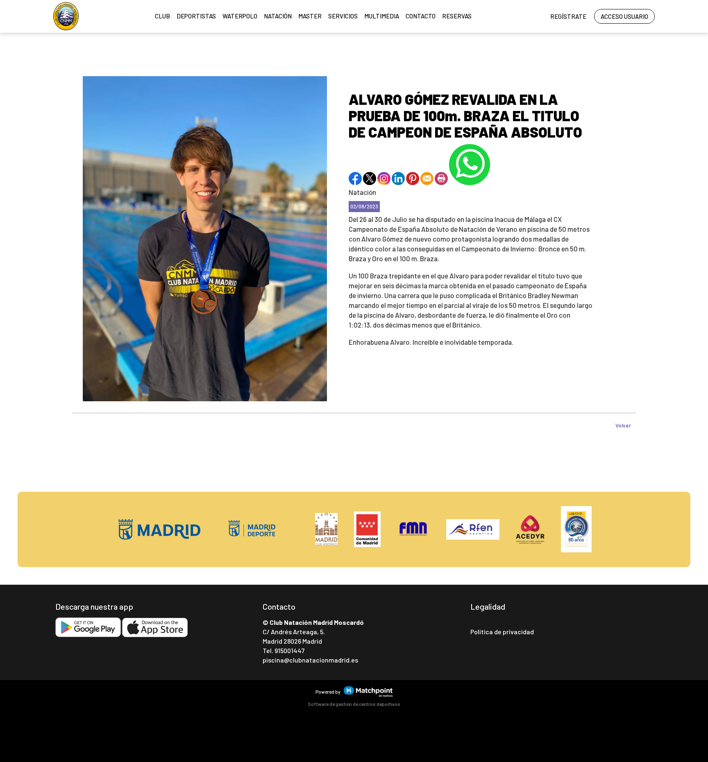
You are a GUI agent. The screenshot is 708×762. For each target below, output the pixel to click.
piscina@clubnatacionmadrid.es (310, 660)
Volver (623, 425)
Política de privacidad (502, 631)
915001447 (289, 650)
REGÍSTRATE (568, 16)
